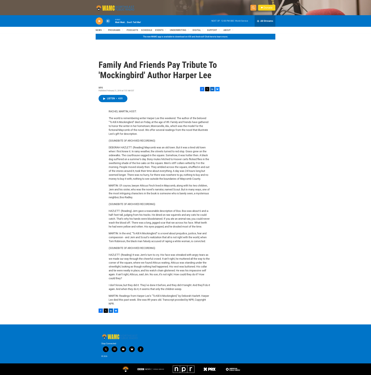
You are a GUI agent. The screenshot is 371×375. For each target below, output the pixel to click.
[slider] (112, 20)
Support (212, 30)
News (99, 30)
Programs (114, 30)
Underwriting (178, 30)
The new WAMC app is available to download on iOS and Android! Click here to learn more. (185, 37)
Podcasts (132, 30)
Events (159, 30)
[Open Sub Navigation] (104, 30)
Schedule (146, 30)
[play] (99, 21)
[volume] (108, 21)
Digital (197, 30)
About (227, 30)
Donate (267, 7)
